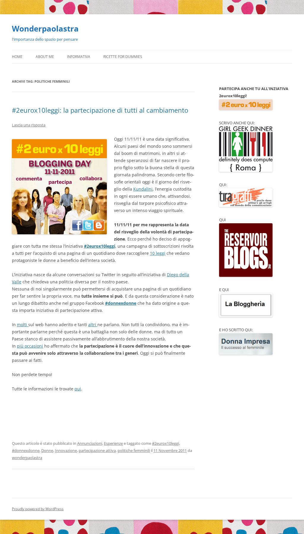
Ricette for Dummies (122, 56)
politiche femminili (134, 450)
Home (17, 56)
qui (78, 389)
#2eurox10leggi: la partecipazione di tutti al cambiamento (100, 110)
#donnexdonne (120, 303)
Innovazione (66, 450)
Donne (47, 450)
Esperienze (113, 443)
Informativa (78, 56)
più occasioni (30, 346)
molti (22, 324)
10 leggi (157, 253)
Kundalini (143, 189)
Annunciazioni (89, 443)
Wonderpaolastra (45, 28)
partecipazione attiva (97, 450)
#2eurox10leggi (99, 246)
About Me (45, 56)
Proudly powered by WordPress (38, 508)
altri (92, 324)
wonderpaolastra (27, 457)
